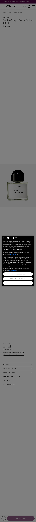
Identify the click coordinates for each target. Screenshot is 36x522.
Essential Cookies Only (18, 278)
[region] (18, 261)
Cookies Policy (13, 254)
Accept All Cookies (18, 274)
